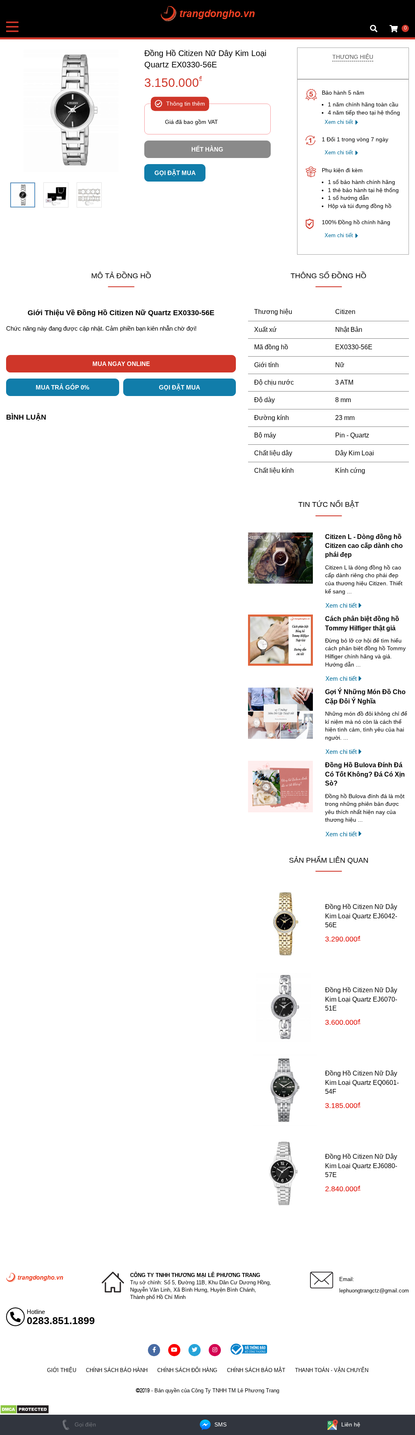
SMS (220, 1424)
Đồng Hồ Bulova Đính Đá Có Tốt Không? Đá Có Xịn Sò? (365, 774)
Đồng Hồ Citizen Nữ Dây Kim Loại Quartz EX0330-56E (205, 59)
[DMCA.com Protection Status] (24, 1412)
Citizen (345, 311)
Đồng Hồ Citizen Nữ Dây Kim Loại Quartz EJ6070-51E (361, 999)
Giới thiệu (61, 1370)
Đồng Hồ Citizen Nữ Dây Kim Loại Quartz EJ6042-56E (361, 916)
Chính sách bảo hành (117, 1370)
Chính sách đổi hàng (187, 1370)
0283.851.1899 (61, 1320)
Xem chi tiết (339, 122)
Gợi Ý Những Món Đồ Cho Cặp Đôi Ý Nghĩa (365, 696)
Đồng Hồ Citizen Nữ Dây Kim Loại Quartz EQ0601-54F (362, 1082)
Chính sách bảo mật (256, 1370)
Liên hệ (350, 1424)
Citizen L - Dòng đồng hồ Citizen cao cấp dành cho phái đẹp (364, 545)
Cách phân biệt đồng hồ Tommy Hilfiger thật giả (362, 623)
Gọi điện (84, 1424)
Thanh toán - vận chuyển (331, 1370)
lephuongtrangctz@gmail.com (374, 1291)
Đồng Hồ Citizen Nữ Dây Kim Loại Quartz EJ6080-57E (361, 1165)
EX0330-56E (353, 347)
